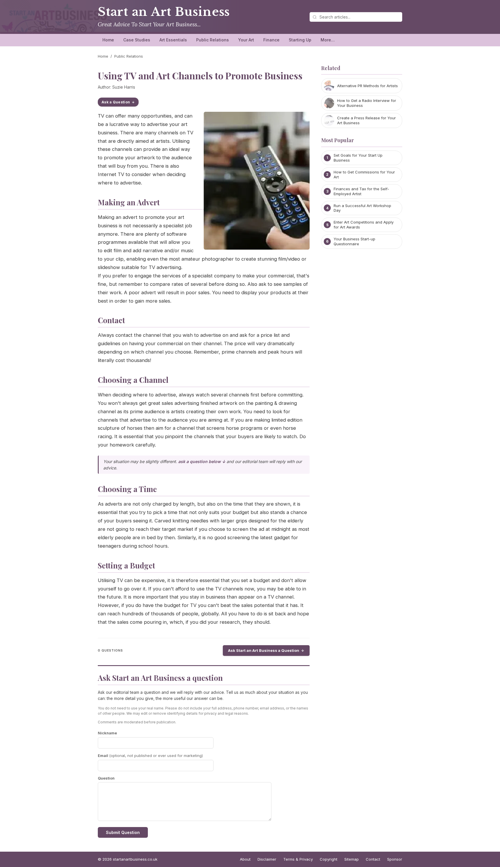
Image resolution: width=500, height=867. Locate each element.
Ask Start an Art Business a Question (263, 650)
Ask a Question (116, 102)
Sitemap (351, 859)
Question (106, 778)
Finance (271, 39)
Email (150, 755)
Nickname (107, 733)
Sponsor (394, 859)
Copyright (328, 859)
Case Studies (136, 39)
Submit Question (123, 832)
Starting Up (300, 39)
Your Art (246, 39)
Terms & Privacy (298, 859)
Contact (373, 859)
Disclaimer (267, 859)
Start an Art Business (164, 12)
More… (328, 39)
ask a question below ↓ (201, 461)
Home (108, 39)
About (245, 859)
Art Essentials (173, 39)
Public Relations (212, 39)
